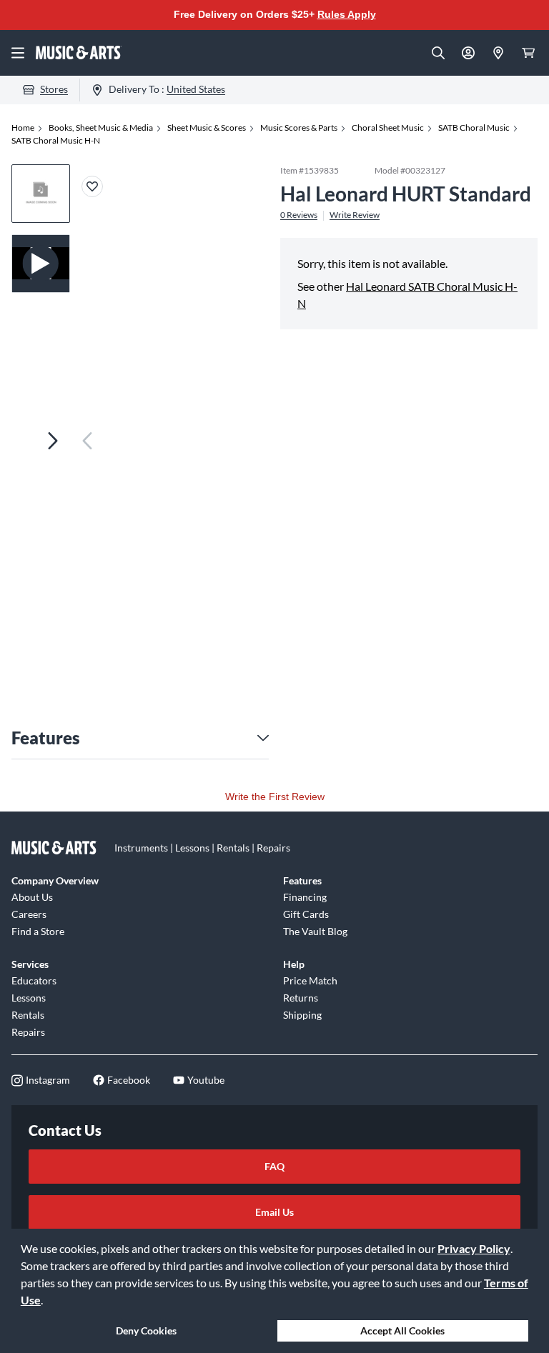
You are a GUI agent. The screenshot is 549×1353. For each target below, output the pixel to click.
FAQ (274, 1166)
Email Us (274, 1212)
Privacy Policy (473, 1248)
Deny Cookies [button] (146, 1330)
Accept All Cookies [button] (402, 1330)
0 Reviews (298, 215)
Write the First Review (275, 796)
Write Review (355, 215)
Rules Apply (346, 14)
